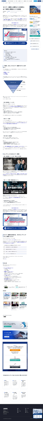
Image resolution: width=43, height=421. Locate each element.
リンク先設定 (6, 384)
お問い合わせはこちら (15, 350)
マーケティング (12, 12)
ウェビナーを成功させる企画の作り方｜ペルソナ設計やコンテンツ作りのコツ (23, 298)
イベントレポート (14, 309)
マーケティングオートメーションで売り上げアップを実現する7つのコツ (23, 307)
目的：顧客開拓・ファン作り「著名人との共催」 (11, 57)
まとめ (6, 60)
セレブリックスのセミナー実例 (8, 56)
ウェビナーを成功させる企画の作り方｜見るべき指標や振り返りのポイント (15, 298)
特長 (18, 408)
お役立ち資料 (27, 412)
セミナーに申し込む (15, 367)
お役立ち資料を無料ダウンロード (15, 360)
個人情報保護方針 (36, 418)
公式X (38, 418)
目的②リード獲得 (8, 54)
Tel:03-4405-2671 (5, 413)
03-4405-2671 (15, 352)
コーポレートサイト (32, 418)
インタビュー (14, 299)
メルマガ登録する (7, 336)
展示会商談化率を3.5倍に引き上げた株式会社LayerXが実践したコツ (15, 308)
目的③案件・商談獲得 (8, 55)
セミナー (27, 409)
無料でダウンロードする (8, 326)
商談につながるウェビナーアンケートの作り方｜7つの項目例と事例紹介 (6, 298)
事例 (18, 412)
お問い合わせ (35, 408)
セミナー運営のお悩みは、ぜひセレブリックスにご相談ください (12, 59)
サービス (19, 409)
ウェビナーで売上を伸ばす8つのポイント (6, 306)
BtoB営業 (16, 12)
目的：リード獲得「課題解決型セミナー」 (10, 58)
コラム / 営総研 (27, 408)
